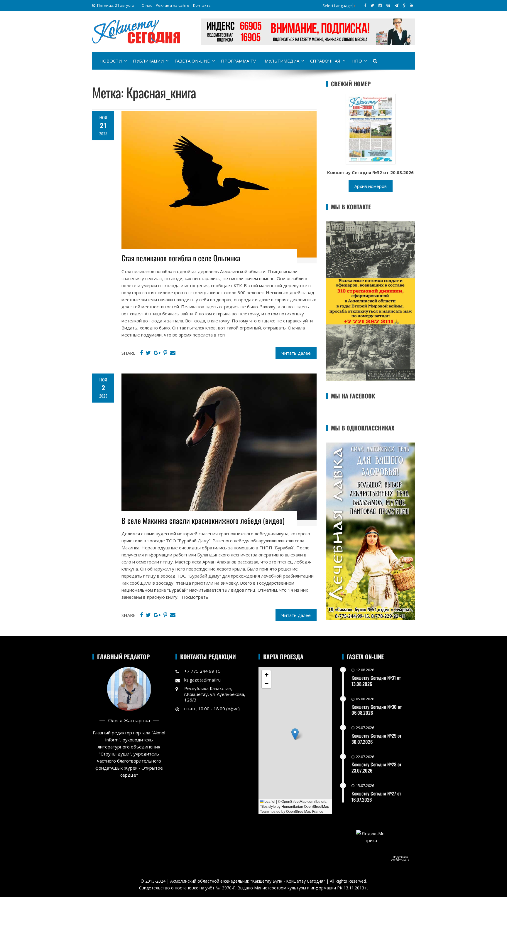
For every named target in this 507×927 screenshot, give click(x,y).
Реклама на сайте (172, 5)
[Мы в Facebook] (365, 5)
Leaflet (269, 801)
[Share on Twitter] (148, 353)
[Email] (173, 353)
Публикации (148, 61)
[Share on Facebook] (141, 353)
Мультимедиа (282, 61)
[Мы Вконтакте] (388, 5)
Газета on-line (192, 61)
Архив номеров (370, 186)
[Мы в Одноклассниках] (404, 5)
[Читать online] (371, 129)
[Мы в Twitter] (372, 5)
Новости (110, 61)
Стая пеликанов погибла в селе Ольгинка (180, 258)
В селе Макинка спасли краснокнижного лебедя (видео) (203, 520)
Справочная (325, 61)
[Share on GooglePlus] (157, 353)
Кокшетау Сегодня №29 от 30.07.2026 (376, 738)
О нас (147, 5)
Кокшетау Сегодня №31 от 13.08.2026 (376, 680)
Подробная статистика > (400, 859)
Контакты (202, 5)
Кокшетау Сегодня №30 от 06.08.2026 (376, 709)
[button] (295, 734)
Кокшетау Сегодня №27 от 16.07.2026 (376, 796)
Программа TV (238, 61)
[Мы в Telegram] (396, 5)
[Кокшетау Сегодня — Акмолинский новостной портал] (136, 31)
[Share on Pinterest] (165, 353)
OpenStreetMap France (304, 811)
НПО (356, 61)
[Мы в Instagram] (380, 5)
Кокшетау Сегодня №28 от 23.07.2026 (376, 767)
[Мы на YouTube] (411, 5)
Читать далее (296, 353)
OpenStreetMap (294, 801)
